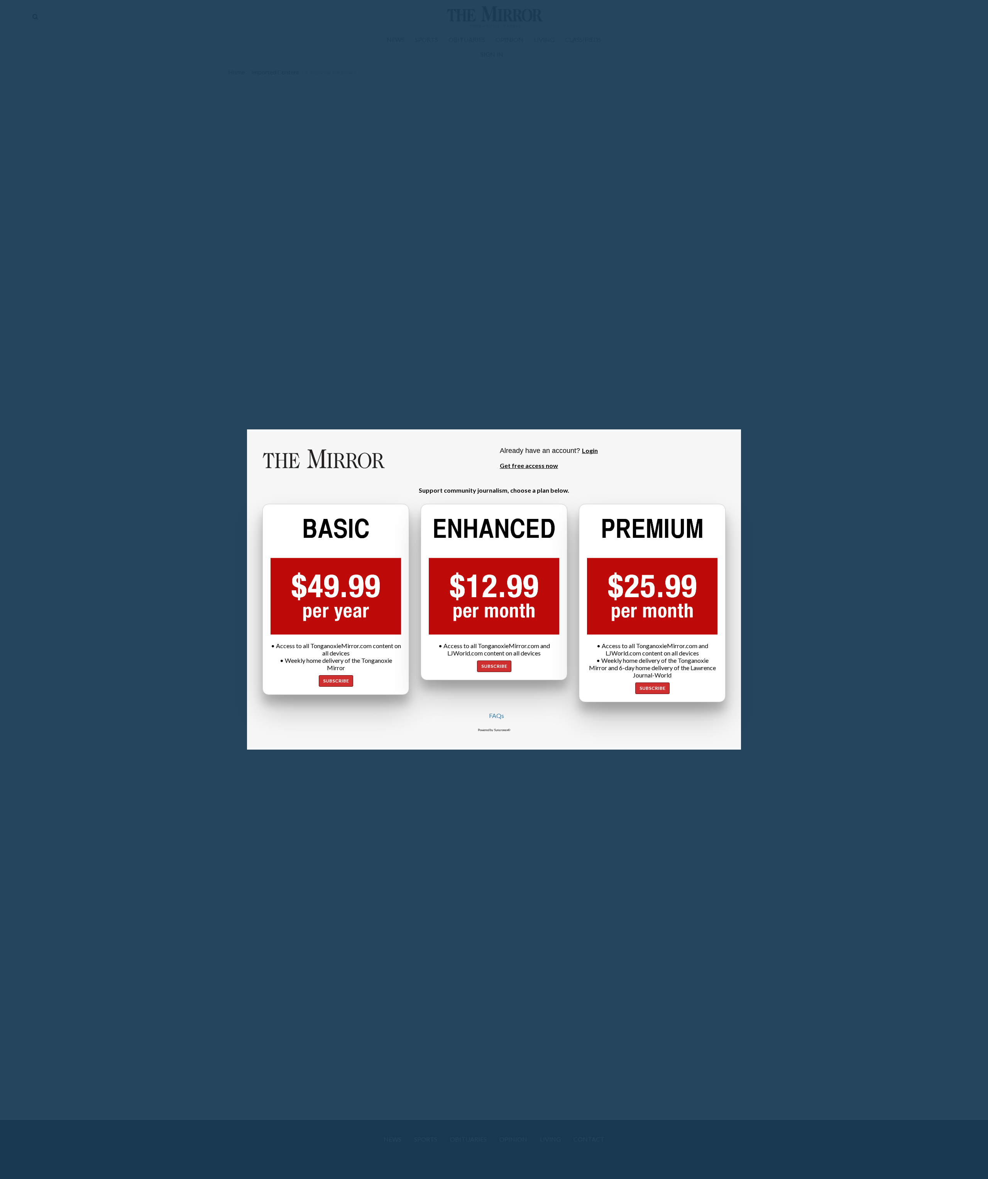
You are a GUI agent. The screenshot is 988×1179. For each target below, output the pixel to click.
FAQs (496, 715)
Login (590, 450)
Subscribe (336, 681)
